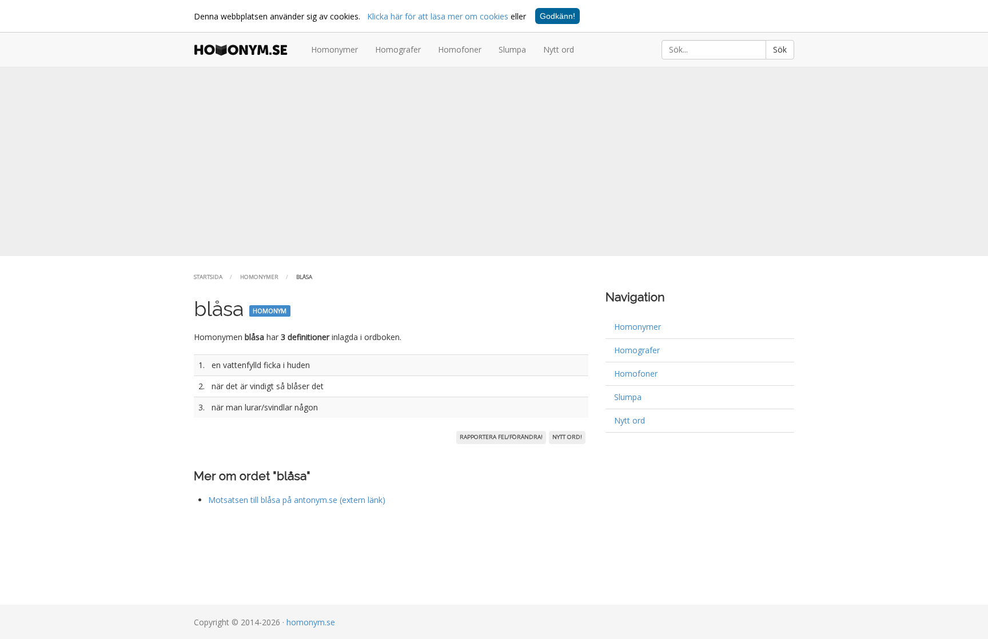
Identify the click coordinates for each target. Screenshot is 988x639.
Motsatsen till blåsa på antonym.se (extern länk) (296, 499)
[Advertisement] (494, 162)
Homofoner (459, 49)
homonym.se (310, 622)
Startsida (208, 277)
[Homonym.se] (243, 49)
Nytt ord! (567, 437)
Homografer (398, 49)
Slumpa (512, 49)
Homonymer (334, 49)
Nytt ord (558, 49)
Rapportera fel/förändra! (501, 437)
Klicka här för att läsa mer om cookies (437, 16)
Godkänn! (557, 16)
